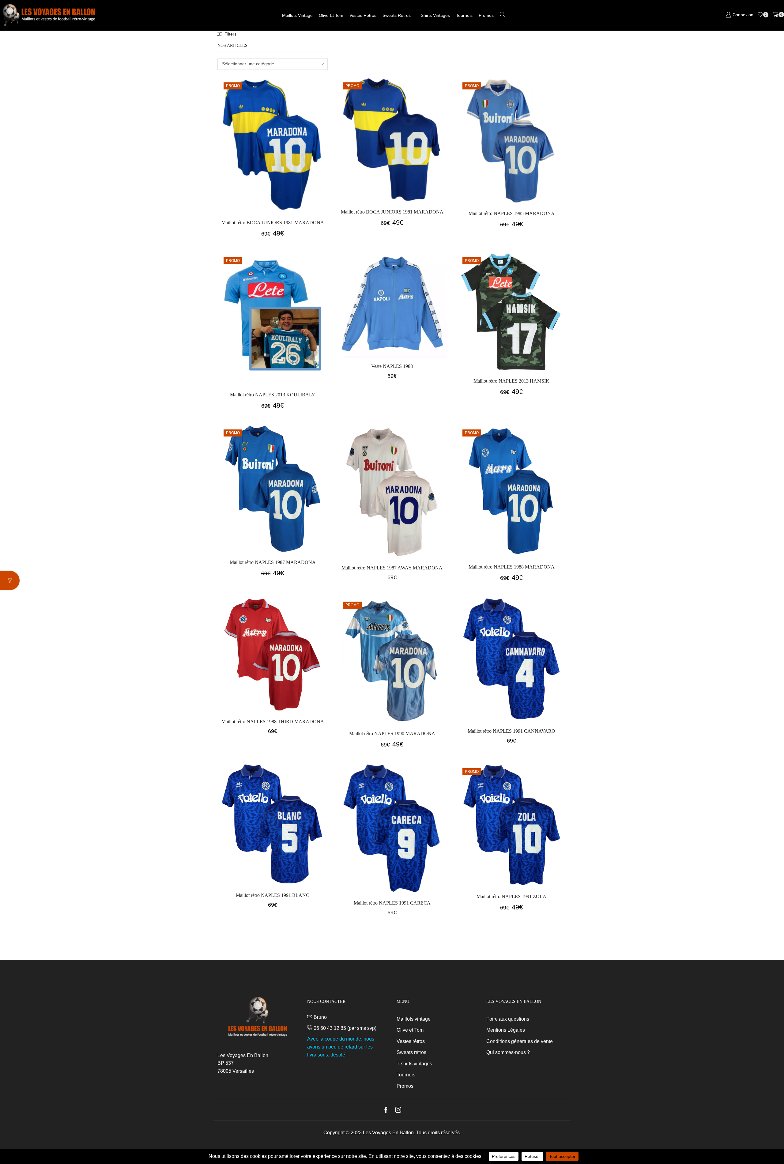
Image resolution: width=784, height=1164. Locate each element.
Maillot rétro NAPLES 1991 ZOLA (511, 896)
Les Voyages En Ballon (388, 1132)
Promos (486, 15)
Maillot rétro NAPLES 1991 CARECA (392, 902)
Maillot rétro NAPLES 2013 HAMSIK (511, 381)
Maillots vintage (297, 15)
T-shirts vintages (433, 15)
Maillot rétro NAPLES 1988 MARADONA (512, 566)
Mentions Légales (505, 1030)
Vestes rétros (362, 15)
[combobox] (272, 64)
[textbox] (268, 64)
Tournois (464, 15)
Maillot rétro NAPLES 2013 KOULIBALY (272, 394)
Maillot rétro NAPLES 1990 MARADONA (392, 733)
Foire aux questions (507, 1019)
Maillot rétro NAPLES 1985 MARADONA (512, 213)
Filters (230, 34)
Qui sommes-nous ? (508, 1052)
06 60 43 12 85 (330, 1028)
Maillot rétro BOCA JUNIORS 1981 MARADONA (272, 222)
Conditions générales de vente (519, 1041)
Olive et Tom (331, 15)
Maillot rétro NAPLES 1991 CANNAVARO (511, 731)
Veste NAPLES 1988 (392, 366)
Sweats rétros (397, 15)
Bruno (320, 1017)
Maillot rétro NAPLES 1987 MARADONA (273, 562)
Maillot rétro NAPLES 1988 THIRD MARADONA (272, 721)
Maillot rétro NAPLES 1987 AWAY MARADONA (392, 567)
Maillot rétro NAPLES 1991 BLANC (272, 895)
